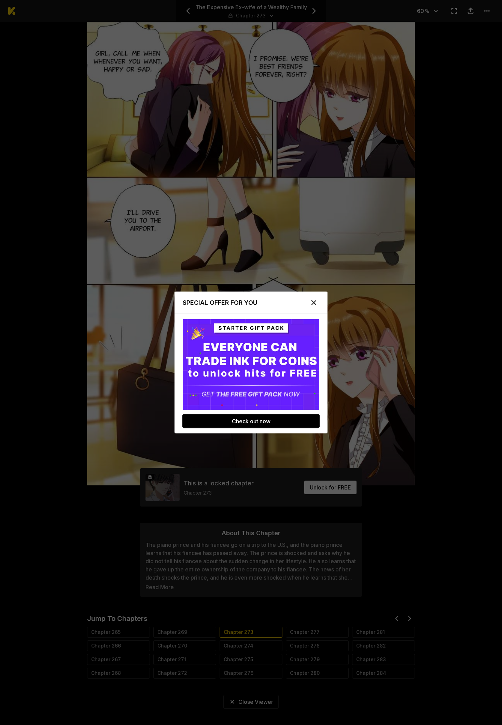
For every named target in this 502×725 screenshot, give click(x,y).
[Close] (313, 302)
